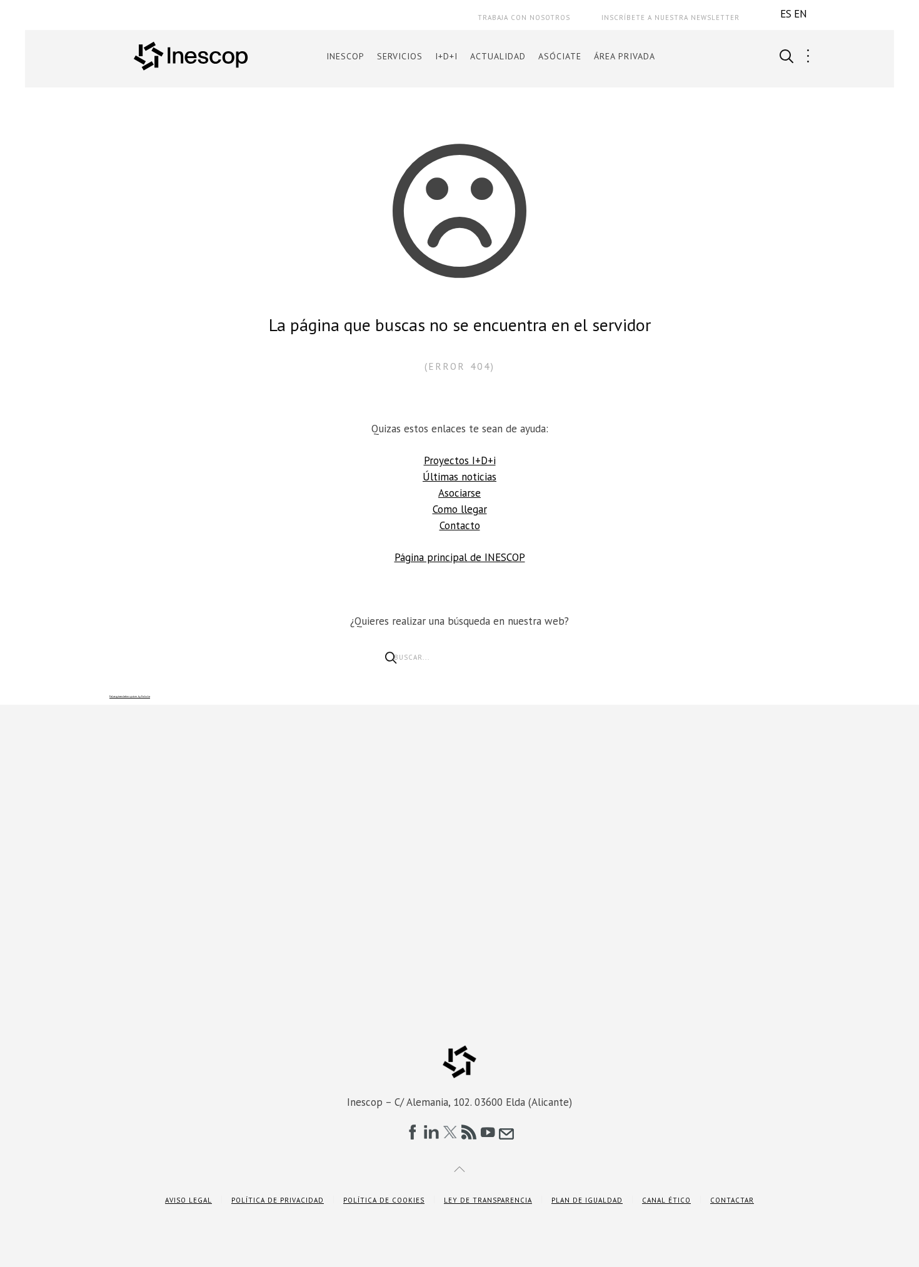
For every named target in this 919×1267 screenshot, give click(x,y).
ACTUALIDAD (498, 56)
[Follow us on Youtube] (487, 1132)
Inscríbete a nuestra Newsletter (670, 17)
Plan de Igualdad (587, 1200)
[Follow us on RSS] (468, 1132)
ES (785, 14)
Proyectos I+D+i (460, 460)
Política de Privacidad (277, 1200)
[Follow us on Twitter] (450, 1132)
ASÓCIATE (559, 56)
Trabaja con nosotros (524, 17)
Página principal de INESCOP (459, 557)
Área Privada (624, 56)
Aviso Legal (188, 1200)
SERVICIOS (400, 56)
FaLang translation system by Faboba (129, 696)
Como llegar (460, 509)
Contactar (732, 1200)
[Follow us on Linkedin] (431, 1132)
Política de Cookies (383, 1200)
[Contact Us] (506, 1132)
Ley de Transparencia (488, 1200)
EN (800, 14)
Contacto (459, 525)
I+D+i (446, 56)
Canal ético (666, 1200)
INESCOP (345, 56)
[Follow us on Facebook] (412, 1132)
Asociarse (459, 493)
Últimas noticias (459, 477)
